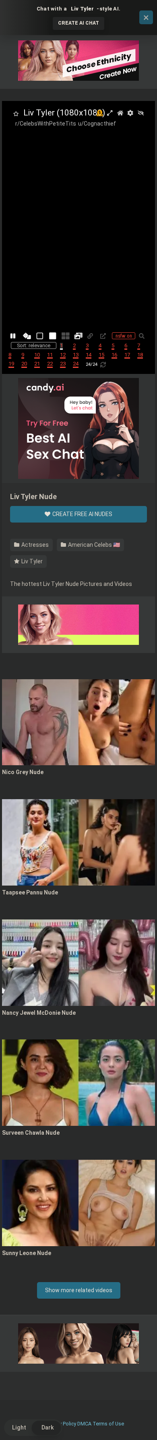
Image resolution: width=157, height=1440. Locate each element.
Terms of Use (108, 1424)
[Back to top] (142, 1423)
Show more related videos (78, 1290)
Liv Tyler (31, 561)
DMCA (84, 1424)
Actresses (34, 545)
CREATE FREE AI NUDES (81, 514)
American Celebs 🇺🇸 (93, 545)
